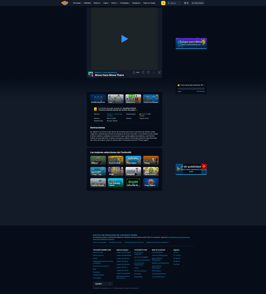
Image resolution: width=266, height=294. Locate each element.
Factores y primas (140, 271)
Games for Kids (98, 252)
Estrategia (76, 3)
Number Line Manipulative (160, 263)
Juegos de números (123, 258)
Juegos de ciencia (122, 270)
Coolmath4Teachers (159, 274)
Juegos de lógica (122, 261)
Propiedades (138, 277)
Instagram (176, 258)
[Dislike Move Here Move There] (143, 72)
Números (97, 3)
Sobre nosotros (98, 255)
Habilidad (87, 3)
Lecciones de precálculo (142, 260)
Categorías (136, 3)
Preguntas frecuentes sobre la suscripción (103, 262)
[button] (163, 3)
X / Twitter (176, 255)
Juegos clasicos (121, 267)
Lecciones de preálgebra (138, 253)
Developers (96, 272)
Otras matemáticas (110, 72)
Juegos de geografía (123, 273)
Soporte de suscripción (101, 266)
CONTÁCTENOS (98, 275)
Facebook (176, 261)
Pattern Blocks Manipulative (157, 267)
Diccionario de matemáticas (139, 264)
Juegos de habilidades (123, 255)
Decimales (137, 274)
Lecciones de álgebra (141, 257)
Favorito (148, 76)
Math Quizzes (156, 271)
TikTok (175, 252)
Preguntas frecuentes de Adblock (157, 242)
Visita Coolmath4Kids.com (191, 45)
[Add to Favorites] (148, 72)
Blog (94, 269)
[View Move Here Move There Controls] (153, 72)
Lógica (105, 3)
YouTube (176, 264)
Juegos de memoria (123, 264)
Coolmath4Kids (157, 252)
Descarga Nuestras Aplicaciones (122, 277)
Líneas (136, 268)
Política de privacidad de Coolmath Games (115, 235)
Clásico (113, 3)
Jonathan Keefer (129, 108)
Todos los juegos (149, 3)
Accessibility (97, 278)
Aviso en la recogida (99, 242)
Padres (95, 258)
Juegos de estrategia (123, 252)
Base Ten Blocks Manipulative (157, 259)
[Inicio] (64, 3)
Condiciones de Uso (115, 242)
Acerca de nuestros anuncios (134, 242)
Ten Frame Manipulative (160, 255)
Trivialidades (124, 3)
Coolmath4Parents (158, 277)
